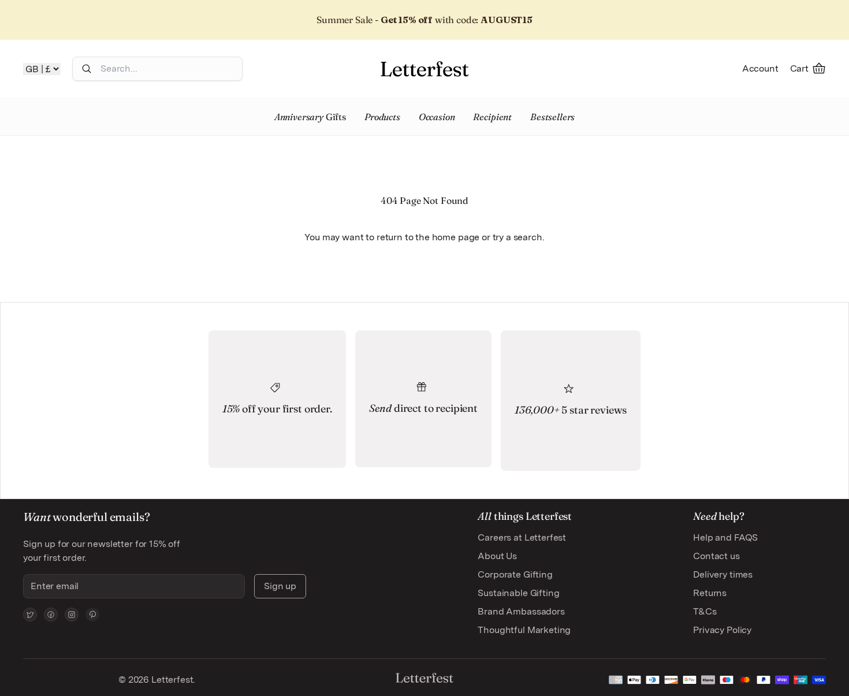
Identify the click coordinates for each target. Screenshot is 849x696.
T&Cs (704, 611)
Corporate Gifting (515, 574)
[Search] (87, 69)
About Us (497, 555)
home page (456, 237)
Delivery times (723, 574)
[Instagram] (72, 614)
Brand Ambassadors (521, 611)
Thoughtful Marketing (524, 629)
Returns (710, 592)
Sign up (280, 585)
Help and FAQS (725, 537)
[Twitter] (30, 614)
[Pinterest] (92, 614)
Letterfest (171, 679)
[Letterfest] (424, 69)
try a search (517, 237)
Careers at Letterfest (522, 537)
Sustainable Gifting (518, 592)
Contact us (716, 555)
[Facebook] (51, 614)
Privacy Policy (722, 629)
